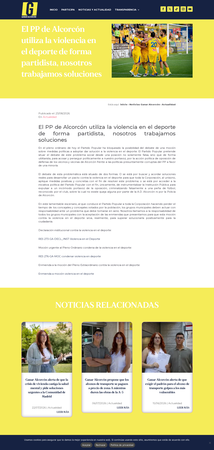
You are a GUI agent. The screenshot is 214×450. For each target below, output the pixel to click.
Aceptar (86, 445)
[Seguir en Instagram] (183, 9)
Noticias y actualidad (94, 10)
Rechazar (101, 445)
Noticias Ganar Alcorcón (144, 104)
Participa (68, 10)
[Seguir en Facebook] (163, 9)
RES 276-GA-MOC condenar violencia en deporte (69, 256)
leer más (63, 412)
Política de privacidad (122, 445)
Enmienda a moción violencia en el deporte (66, 273)
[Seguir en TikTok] (176, 9)
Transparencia (125, 10)
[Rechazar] (209, 442)
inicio (123, 104)
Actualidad (169, 104)
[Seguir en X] (170, 9)
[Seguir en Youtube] (190, 9)
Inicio (54, 10)
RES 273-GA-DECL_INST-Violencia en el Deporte (69, 238)
